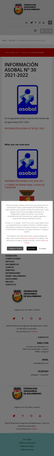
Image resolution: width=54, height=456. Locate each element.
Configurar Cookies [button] (15, 248)
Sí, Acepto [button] (42, 248)
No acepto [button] (31, 248)
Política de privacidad (27, 238)
